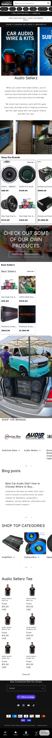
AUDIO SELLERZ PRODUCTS (26, 254)
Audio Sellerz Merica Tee (7, 628)
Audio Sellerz (31, 450)
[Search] (48, 3)
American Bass (9, 450)
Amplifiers (7, 557)
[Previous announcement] (4, 19)
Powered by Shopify (28, 725)
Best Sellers (4, 9)
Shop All (12, 9)
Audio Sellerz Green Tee (7, 657)
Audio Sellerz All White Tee (31, 628)
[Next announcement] (47, 19)
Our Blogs (33, 9)
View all (26, 674)
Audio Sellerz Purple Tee (31, 657)
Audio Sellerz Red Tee (7, 599)
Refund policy (42, 725)
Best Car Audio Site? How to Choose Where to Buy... (22, 485)
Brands (26, 9)
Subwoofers (30, 557)
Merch (19, 9)
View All (30, 162)
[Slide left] (20, 465)
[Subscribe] (42, 688)
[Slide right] (31, 465)
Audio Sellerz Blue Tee (31, 599)
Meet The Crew (43, 9)
